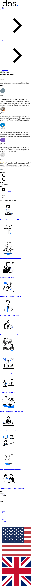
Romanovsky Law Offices (5, 70)
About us (3, 519)
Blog (2, 512)
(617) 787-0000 (7, 177)
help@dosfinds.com (4, 494)
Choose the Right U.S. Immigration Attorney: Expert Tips (11, 373)
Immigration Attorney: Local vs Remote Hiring (9, 449)
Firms (2, 40)
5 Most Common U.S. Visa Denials (7, 277)
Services (3, 7)
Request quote (2, 71)
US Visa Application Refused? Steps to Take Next (9, 315)
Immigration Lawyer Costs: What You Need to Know (10, 258)
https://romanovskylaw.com (9, 191)
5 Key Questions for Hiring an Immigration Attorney (10, 469)
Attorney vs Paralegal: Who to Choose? (8, 392)
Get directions (10, 170)
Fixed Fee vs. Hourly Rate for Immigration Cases (9, 334)
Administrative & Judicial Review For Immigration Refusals (12, 430)
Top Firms (3, 8)
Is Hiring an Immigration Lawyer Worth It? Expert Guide (11, 411)
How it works (3, 511)
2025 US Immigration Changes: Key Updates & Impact (11, 238)
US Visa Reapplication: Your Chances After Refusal (10, 219)
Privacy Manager (4, 521)
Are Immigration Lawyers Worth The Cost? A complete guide (12, 488)
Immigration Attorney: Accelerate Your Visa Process (10, 296)
